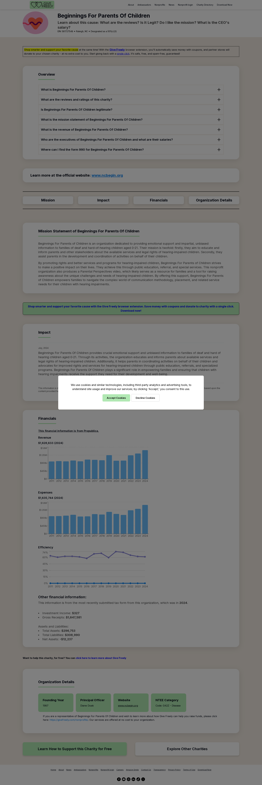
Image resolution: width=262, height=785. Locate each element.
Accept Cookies (116, 397)
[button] (131, 392)
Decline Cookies (145, 397)
